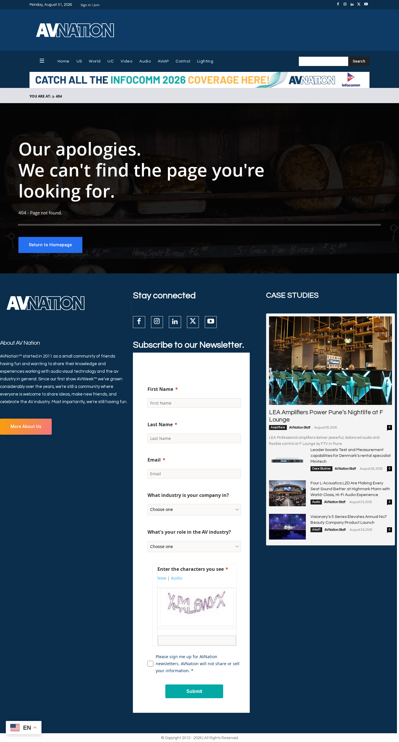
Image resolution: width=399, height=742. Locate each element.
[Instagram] (344, 4)
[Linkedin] (351, 4)
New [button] (161, 578)
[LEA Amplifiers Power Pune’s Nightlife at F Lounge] (330, 360)
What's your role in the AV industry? (189, 532)
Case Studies (321, 468)
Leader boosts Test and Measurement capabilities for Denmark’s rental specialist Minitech (350, 456)
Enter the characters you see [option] (190, 569)
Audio (316, 501)
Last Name (160, 424)
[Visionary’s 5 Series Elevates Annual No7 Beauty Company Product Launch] (287, 527)
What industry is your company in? (188, 495)
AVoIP (316, 529)
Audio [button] (176, 578)
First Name (160, 389)
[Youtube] (365, 4)
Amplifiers (278, 427)
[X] (358, 4)
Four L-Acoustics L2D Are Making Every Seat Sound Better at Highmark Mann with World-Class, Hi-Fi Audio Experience (350, 489)
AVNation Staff (299, 427)
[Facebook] (337, 4)
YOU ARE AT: (40, 96)
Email (154, 460)
